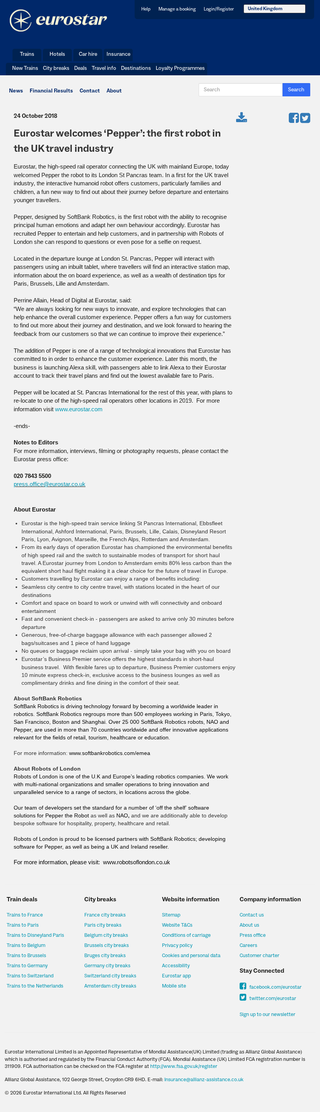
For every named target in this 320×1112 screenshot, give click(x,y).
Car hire (88, 54)
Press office (253, 935)
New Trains (25, 68)
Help (146, 9)
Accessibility (176, 966)
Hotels (57, 54)
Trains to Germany (27, 966)
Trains (27, 54)
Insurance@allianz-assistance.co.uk (204, 1079)
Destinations (136, 68)
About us (249, 925)
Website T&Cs (177, 925)
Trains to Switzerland (30, 976)
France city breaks (105, 915)
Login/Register (219, 9)
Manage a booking (177, 9)
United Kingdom (265, 9)
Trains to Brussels (26, 955)
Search (296, 89)
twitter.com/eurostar (272, 998)
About (114, 90)
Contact (90, 90)
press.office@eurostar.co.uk (49, 484)
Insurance (118, 54)
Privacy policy (177, 945)
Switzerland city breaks (110, 976)
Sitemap (171, 915)
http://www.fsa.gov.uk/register (183, 1066)
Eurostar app (176, 976)
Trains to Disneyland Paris (35, 935)
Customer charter (259, 955)
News (16, 90)
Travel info (104, 68)
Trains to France (25, 915)
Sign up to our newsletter (267, 1014)
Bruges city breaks (105, 955)
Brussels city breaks (106, 945)
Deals (80, 68)
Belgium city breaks (106, 935)
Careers (248, 945)
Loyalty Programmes (180, 68)
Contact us (252, 915)
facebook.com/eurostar (275, 987)
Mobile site (174, 986)
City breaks (56, 68)
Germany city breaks (107, 966)
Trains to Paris (23, 925)
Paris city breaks (102, 925)
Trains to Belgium (26, 945)
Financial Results (51, 90)
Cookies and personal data (191, 955)
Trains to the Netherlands (35, 986)
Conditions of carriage (186, 935)
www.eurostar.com (79, 409)
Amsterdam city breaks (110, 986)
